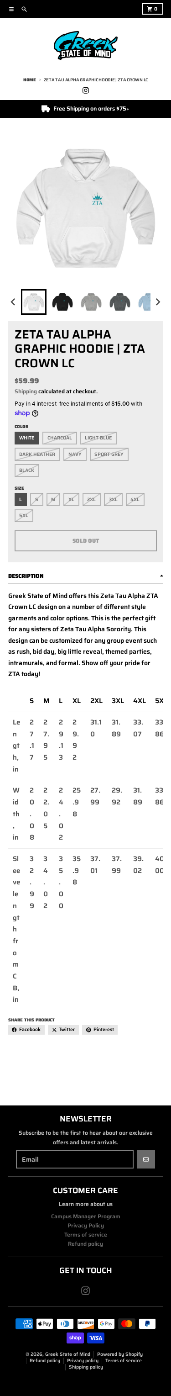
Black (26, 470)
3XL (113, 499)
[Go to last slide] (14, 302)
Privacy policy (82, 1360)
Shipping (26, 391)
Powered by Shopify (120, 1354)
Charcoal (59, 438)
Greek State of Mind (67, 1354)
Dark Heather (37, 454)
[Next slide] (157, 302)
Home (29, 79)
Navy (75, 454)
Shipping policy (86, 1367)
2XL (91, 499)
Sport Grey (109, 454)
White (26, 438)
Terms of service (123, 1360)
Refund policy (45, 1360)
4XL (135, 499)
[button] (34, 302)
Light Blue (98, 438)
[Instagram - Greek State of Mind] (85, 90)
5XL (23, 515)
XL (71, 499)
